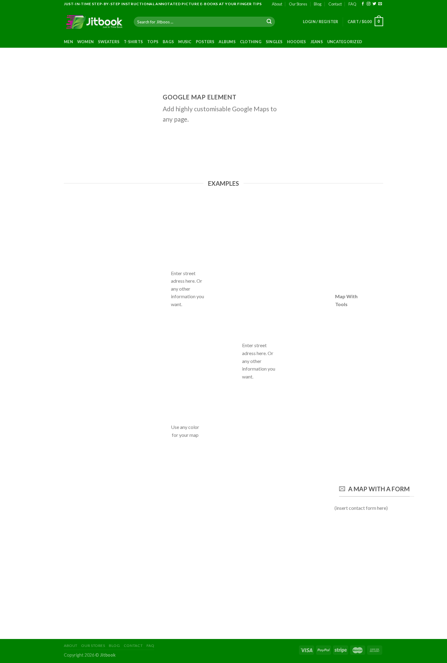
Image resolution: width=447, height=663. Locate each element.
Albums (227, 41)
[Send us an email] (380, 4)
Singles (274, 41)
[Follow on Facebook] (363, 4)
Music (184, 41)
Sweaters (109, 41)
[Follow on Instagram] (368, 4)
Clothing (251, 41)
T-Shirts (133, 41)
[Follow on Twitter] (374, 4)
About (277, 4)
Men (68, 41)
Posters (205, 41)
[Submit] (269, 22)
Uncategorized (344, 41)
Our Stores (298, 4)
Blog (317, 4)
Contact (335, 4)
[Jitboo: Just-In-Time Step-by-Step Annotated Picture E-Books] (94, 22)
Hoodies (296, 41)
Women (85, 41)
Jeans (316, 41)
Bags (168, 41)
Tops (152, 41)
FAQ (352, 4)
